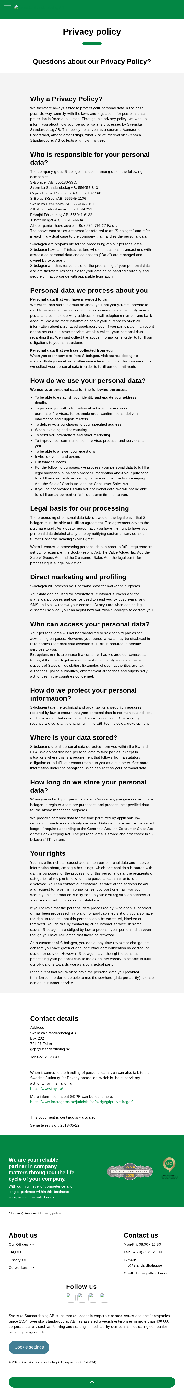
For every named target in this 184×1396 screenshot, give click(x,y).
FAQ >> (15, 1252)
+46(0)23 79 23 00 (146, 1252)
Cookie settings (29, 1347)
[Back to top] (92, 1382)
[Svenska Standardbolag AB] (39, 7)
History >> (17, 1260)
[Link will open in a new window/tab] (71, 1298)
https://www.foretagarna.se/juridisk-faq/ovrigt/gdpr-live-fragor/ (81, 1102)
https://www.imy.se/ (46, 1088)
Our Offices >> (21, 1244)
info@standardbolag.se (143, 1265)
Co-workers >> (21, 1268)
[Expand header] (7, 9)
